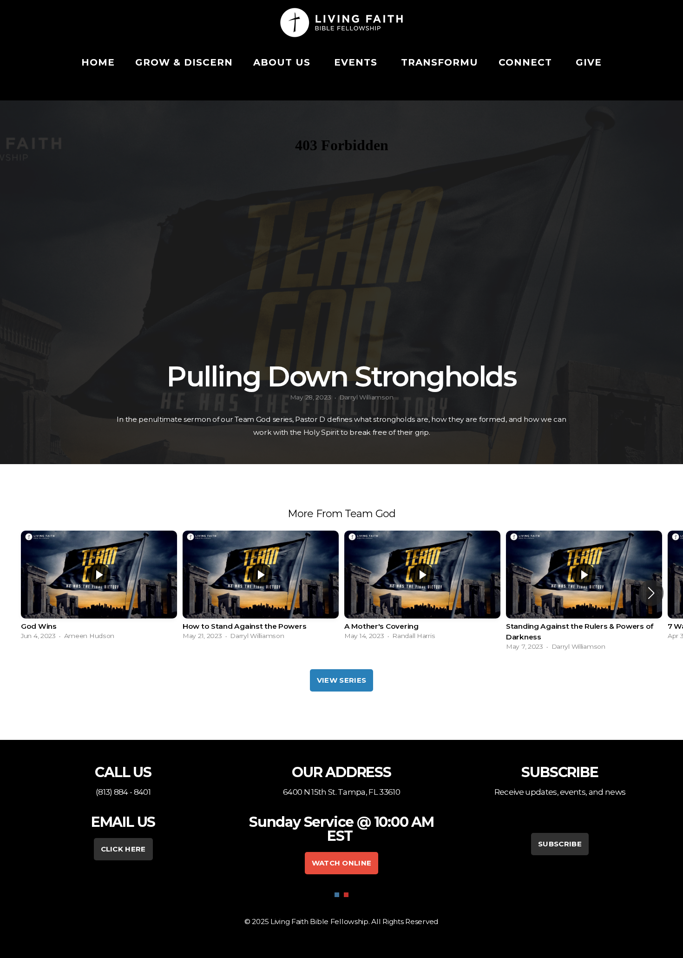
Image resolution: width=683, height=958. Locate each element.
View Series (341, 680)
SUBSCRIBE (560, 843)
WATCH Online (342, 862)
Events (357, 62)
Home (98, 62)
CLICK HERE (123, 849)
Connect (527, 62)
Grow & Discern (184, 62)
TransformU (439, 62)
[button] (651, 593)
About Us (283, 62)
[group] (99, 588)
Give (589, 62)
